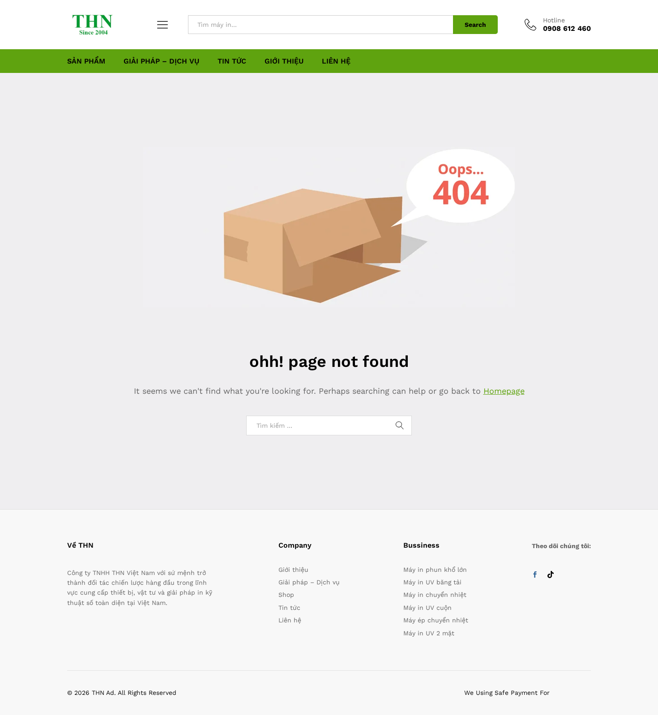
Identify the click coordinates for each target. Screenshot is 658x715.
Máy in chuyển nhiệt (434, 594)
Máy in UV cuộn (427, 607)
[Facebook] (535, 575)
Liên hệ (289, 620)
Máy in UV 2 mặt (428, 633)
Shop (286, 594)
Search (475, 24)
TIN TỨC (232, 61)
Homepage (504, 391)
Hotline (554, 20)
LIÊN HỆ (336, 61)
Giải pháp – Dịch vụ (309, 582)
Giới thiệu (293, 569)
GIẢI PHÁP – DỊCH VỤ (161, 61)
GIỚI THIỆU (284, 61)
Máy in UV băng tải (432, 582)
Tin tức (289, 607)
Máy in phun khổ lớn (435, 569)
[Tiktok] (551, 575)
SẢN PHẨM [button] (86, 61)
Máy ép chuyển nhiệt (435, 620)
